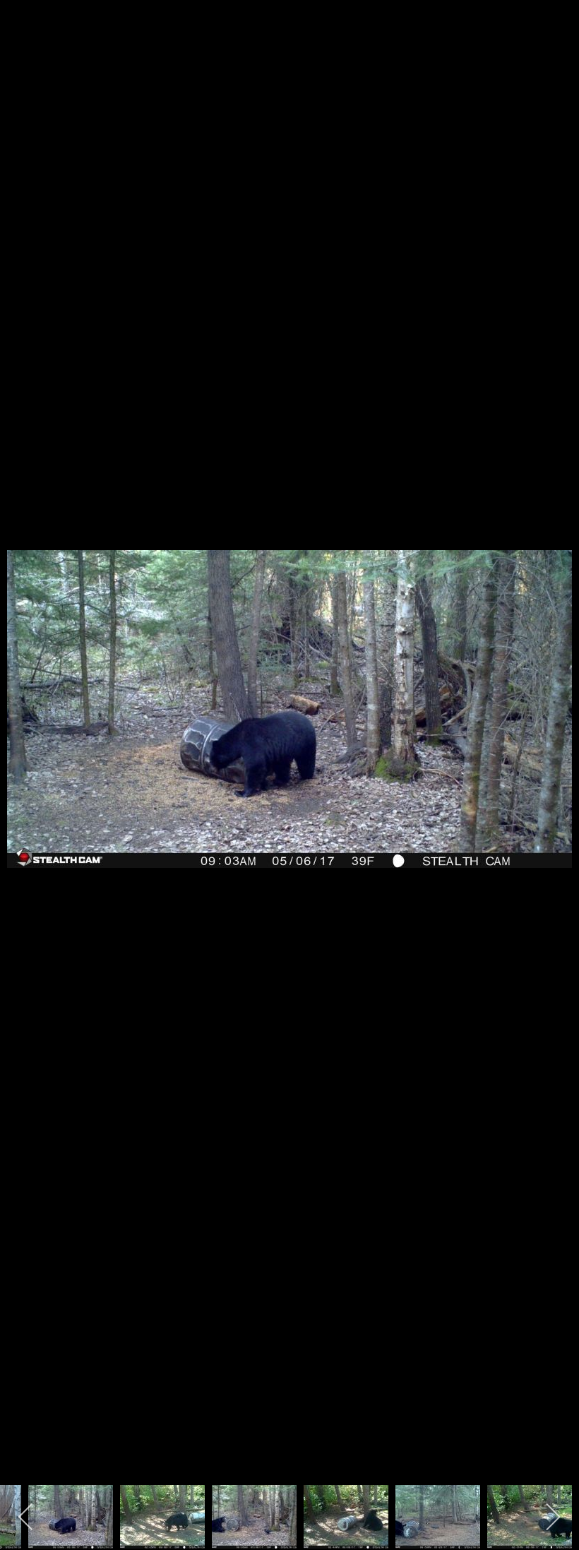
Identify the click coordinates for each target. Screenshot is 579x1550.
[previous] (24, 754)
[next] (554, 754)
